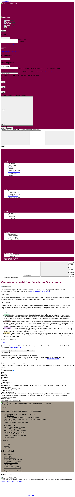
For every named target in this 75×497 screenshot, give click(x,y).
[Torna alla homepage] (37, 130)
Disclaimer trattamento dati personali (11, 481)
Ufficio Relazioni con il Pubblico (13, 459)
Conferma (9, 128)
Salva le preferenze (15, 400)
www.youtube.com (6, 370)
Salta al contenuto (6, 1)
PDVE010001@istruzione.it (24, 417)
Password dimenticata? (7, 45)
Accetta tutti (28, 350)
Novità (71, 264)
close (2, 146)
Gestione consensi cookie (11, 466)
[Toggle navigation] (15, 138)
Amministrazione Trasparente (12, 468)
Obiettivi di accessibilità (11, 463)
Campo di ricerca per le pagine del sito (12, 275)
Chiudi (3, 82)
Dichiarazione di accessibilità (12, 461)
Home (71, 263)
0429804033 (10, 416)
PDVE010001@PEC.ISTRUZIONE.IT (27, 419)
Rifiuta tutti (15, 350)
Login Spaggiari (48, 71)
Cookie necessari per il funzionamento (12, 364)
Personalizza (4, 350)
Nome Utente (22, 40)
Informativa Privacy (10, 458)
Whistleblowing (9, 464)
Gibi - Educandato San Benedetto (40, 291)
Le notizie (71, 268)
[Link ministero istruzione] (9, 3)
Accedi (3, 30)
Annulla (3, 128)
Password (21, 41)
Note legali (7, 456)
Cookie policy (8, 454)
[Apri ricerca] (59, 138)
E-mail (20, 68)
